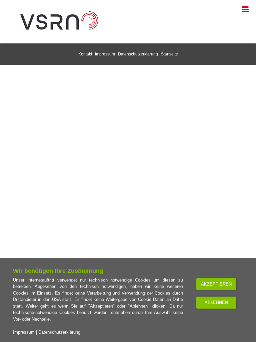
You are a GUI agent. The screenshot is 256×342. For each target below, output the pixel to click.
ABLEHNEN (216, 302)
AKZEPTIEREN (216, 284)
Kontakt (85, 54)
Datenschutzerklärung (59, 332)
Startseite (169, 54)
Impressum (24, 332)
